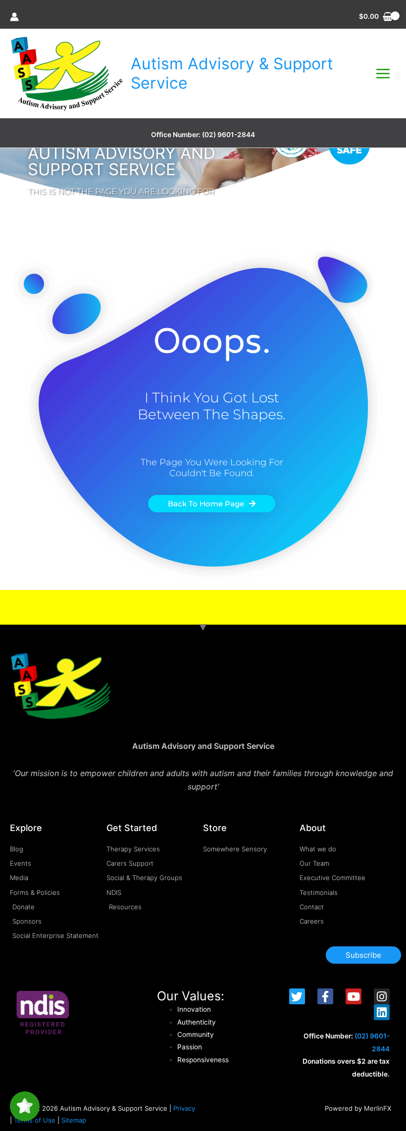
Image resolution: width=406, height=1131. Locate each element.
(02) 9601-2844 (228, 135)
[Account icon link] (14, 16)
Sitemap (73, 1120)
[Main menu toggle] (383, 74)
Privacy (184, 1108)
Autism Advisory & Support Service (232, 73)
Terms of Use (34, 1120)
